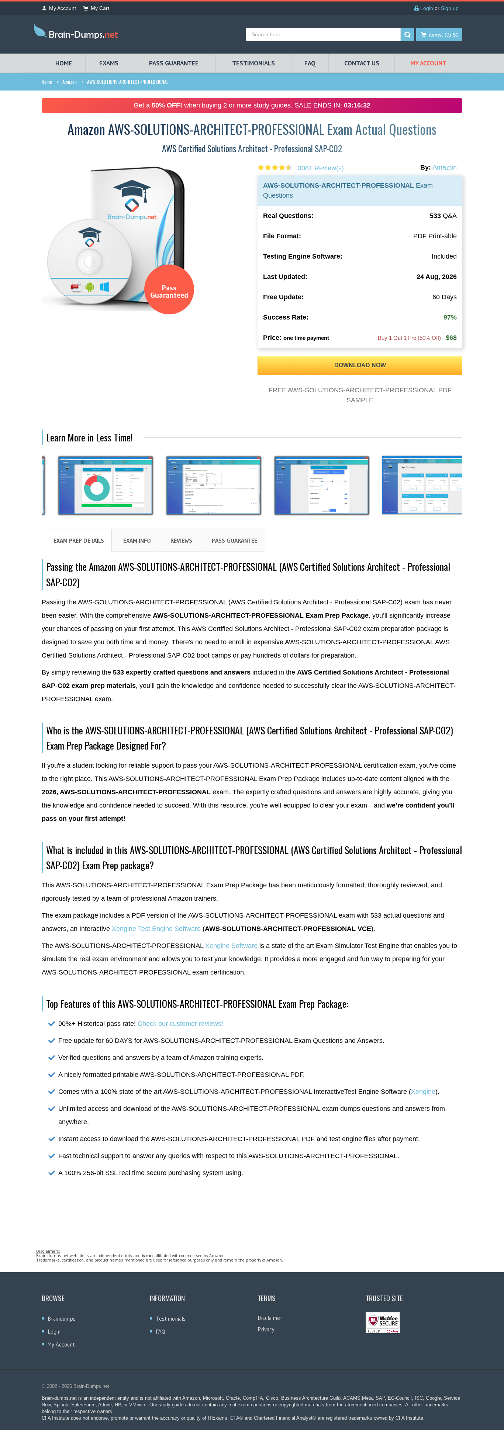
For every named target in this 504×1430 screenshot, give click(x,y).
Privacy (266, 1329)
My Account (62, 8)
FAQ (310, 63)
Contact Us (361, 63)
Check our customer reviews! (180, 1023)
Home (47, 81)
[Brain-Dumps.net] (77, 32)
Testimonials (171, 1318)
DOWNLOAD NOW (360, 365)
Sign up (450, 8)
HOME (63, 63)
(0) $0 (444, 35)
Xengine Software (231, 945)
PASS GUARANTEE (174, 63)
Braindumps (62, 1318)
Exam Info (137, 540)
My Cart (100, 8)
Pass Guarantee (234, 540)
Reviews (181, 540)
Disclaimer (270, 1317)
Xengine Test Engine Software (156, 928)
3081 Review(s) (321, 168)
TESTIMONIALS (253, 63)
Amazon (69, 81)
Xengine (423, 1091)
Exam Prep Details (78, 540)
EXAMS (108, 63)
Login (426, 8)
